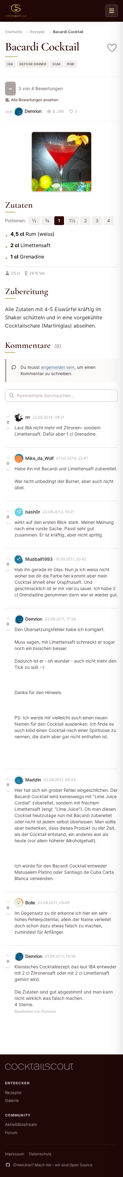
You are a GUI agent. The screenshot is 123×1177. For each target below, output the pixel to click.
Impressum (14, 1153)
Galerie (12, 1100)
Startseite (13, 31)
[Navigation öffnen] (111, 10)
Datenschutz (40, 1153)
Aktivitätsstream (21, 1124)
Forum (11, 1132)
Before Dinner (33, 64)
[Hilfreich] (8, 416)
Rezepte (37, 31)
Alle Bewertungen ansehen (34, 99)
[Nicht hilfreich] (8, 428)
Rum (57, 64)
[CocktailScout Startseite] (15, 10)
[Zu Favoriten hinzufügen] (112, 48)
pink (71, 64)
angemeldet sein (57, 367)
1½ (72, 220)
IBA (10, 64)
